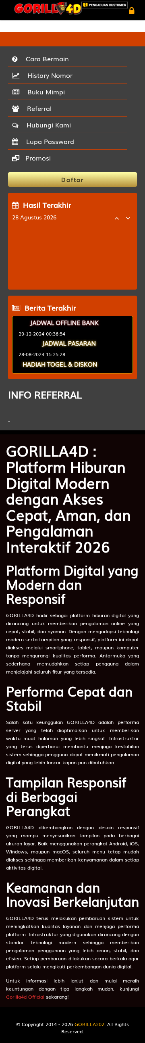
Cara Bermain (45, 58)
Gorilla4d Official (25, 996)
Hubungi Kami (47, 124)
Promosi (37, 158)
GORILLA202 (89, 1024)
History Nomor (47, 75)
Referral (37, 108)
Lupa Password (48, 141)
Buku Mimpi (44, 91)
